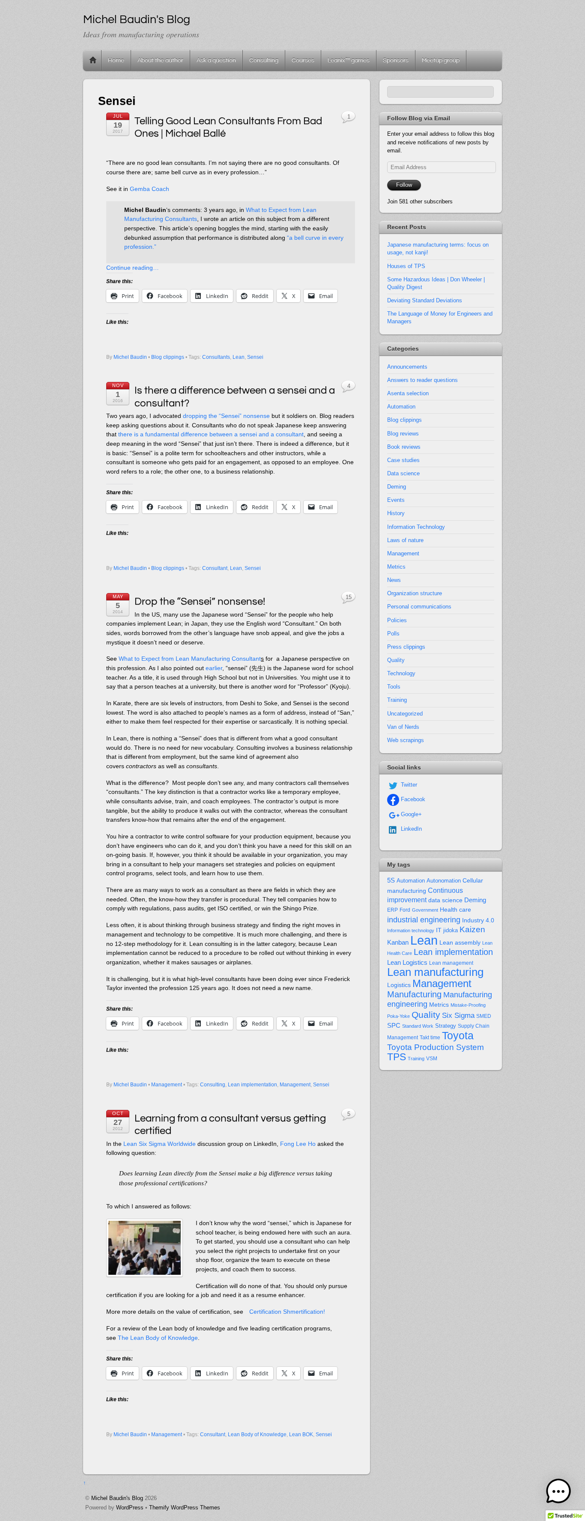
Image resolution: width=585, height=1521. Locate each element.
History (396, 513)
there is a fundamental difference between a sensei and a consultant (211, 434)
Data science (403, 473)
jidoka (450, 930)
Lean (239, 357)
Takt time (430, 1037)
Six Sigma (458, 1015)
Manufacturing (414, 994)
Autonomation (444, 881)
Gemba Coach (149, 188)
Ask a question (216, 60)
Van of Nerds (403, 727)
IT (439, 930)
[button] (558, 1493)
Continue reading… (132, 267)
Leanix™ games (349, 60)
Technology (401, 673)
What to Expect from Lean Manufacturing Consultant (190, 658)
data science (445, 900)
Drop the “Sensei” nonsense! (199, 601)
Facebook (412, 799)
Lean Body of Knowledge (257, 1434)
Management (166, 1085)
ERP (392, 910)
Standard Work (417, 1026)
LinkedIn (410, 829)
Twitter (408, 784)
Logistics (399, 985)
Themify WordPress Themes (184, 1507)
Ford (405, 910)
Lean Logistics (407, 962)
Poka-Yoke (398, 1016)
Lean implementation (252, 1085)
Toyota (458, 1035)
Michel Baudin (130, 357)
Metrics (396, 567)
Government (425, 910)
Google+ (410, 814)
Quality (396, 660)
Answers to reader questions (422, 380)
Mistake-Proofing (468, 1005)
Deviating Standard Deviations (424, 300)
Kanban (398, 942)
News (394, 580)
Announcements (407, 367)
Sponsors (396, 60)
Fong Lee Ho (298, 1143)
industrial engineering (423, 919)
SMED (483, 1016)
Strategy (445, 1026)
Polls (393, 633)
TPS (396, 1056)
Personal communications (419, 606)
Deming (396, 486)
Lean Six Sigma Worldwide (159, 1143)
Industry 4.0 (478, 920)
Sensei (255, 357)
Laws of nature (405, 540)
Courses (303, 60)
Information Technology (416, 527)
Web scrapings (405, 740)
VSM (431, 1058)
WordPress (129, 1507)
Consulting (263, 60)
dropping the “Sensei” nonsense (226, 415)
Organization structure (414, 593)
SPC (393, 1025)
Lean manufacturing (435, 972)
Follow (404, 185)
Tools (393, 686)
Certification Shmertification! (287, 1311)
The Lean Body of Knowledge (158, 1337)
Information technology (410, 930)
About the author (160, 60)
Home (93, 60)
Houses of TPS (406, 266)
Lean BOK (301, 1434)
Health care (455, 909)
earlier (214, 668)
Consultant (214, 568)
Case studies (403, 460)
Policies (397, 620)
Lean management (451, 963)
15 (349, 597)
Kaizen (472, 929)
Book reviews (404, 447)
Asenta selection (408, 393)
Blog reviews (403, 433)
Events (396, 500)
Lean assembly (460, 942)
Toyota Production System (435, 1047)
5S (391, 880)
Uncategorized (405, 713)
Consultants (216, 357)
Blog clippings (167, 357)
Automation (401, 406)
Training (397, 700)
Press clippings (406, 647)
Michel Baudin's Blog (117, 1498)
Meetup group (441, 60)
